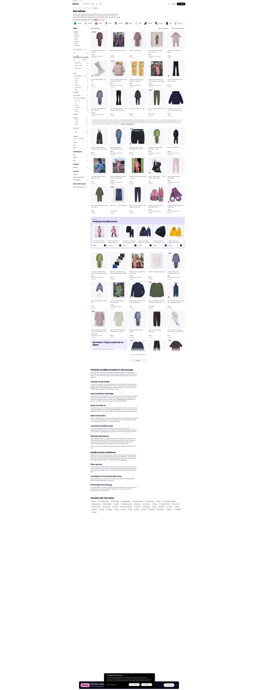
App (97, 4)
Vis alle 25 (75, 114)
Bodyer (75, 43)
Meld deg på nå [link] (169, 685)
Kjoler (116, 419)
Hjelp (100, 4)
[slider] (74, 57)
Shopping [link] (79, 8)
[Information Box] (100, 28)
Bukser (75, 39)
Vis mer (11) (76, 45)
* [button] (97, 56)
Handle (92, 4)
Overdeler (76, 35)
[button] (173, 3)
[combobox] (164, 28)
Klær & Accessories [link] (87, 8)
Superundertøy (121, 399)
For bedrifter (80, 0)
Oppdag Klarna (86, 4)
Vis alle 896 (75, 92)
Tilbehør (76, 37)
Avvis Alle (134, 684)
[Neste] (183, 23)
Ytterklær (76, 33)
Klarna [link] (74, 8)
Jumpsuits (76, 41)
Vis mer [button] (138, 360)
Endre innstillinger (112, 684)
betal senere (124, 460)
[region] (129, 680)
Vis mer (118, 17)
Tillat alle (146, 684)
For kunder (75, 0)
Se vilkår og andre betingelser (127, 124)
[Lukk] (153, 674)
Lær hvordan (101, 19)
